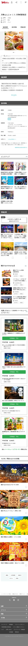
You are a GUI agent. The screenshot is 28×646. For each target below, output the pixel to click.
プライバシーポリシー (19, 624)
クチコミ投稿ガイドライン (18, 627)
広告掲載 (11, 632)
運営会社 (17, 632)
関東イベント (22, 594)
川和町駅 (13, 575)
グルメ (11, 578)
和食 (17, 578)
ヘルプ (2, 629)
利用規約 (11, 624)
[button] (13, 52)
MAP (9, 119)
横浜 (7, 575)
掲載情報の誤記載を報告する (21, 147)
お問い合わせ (9, 629)
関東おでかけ (15, 594)
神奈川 (20, 575)
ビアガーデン (17, 449)
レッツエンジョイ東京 (6, 594)
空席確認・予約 (14, 338)
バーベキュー (8, 449)
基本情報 (4, 103)
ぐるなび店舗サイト (12, 139)
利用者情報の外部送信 (6, 627)
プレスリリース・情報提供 (19, 629)
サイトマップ (4, 624)
